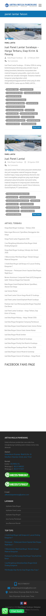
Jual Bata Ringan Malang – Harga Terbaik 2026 (20, 318)
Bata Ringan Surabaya (15, 58)
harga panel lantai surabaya (15, 103)
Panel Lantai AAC (12, 113)
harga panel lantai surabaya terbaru (17, 194)
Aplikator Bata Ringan (13, 506)
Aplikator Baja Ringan (13, 515)
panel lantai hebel (33, 120)
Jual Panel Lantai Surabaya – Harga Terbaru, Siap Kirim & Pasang (22, 50)
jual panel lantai (32, 103)
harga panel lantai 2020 (14, 93)
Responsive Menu (40, 5)
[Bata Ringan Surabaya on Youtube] (25, 603)
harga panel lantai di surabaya (16, 100)
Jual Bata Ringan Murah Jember (15, 335)
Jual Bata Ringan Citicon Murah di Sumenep (19, 352)
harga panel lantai (26, 89)
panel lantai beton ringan (29, 113)
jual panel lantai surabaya (14, 110)
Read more (36, 127)
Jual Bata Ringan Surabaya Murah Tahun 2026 (20, 347)
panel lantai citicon (13, 117)
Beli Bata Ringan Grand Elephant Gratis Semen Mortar (23, 326)
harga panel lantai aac (13, 96)
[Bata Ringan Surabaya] (21, 5)
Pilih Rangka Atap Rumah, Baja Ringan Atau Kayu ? (22, 570)
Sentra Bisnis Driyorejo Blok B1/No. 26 (18, 454)
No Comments (13, 61)
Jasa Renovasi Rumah (13, 523)
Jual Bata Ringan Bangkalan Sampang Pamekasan (22, 322)
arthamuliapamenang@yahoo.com (17, 495)
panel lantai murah (13, 124)
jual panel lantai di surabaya (15, 107)
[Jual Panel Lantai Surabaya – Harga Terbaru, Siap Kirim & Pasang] (23, 31)
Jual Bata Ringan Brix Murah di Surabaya (18, 339)
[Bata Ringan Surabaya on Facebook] (21, 603)
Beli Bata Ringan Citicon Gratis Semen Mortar (20, 330)
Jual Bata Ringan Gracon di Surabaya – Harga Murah (22, 356)
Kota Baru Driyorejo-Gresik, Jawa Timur (18, 457)
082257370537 (19, 469)
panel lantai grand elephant (15, 120)
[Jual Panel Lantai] (23, 143)
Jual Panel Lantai (15, 158)
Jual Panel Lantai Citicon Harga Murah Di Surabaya (22, 295)
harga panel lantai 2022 (33, 93)
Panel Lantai (10, 43)
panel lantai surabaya (29, 124)
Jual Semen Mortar (11, 291)
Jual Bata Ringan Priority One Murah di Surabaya (21, 343)
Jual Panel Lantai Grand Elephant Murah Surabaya (22, 300)
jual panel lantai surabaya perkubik (17, 201)
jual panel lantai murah (28, 197)
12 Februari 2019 (33, 58)
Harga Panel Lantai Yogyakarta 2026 (17, 239)
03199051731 (15, 464)
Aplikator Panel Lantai (13, 510)
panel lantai (29, 110)
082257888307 (19, 466)
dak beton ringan (12, 89)
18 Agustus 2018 (33, 162)
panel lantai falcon (28, 117)
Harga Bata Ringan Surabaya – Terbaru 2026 (20, 228)
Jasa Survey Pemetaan (13, 519)
